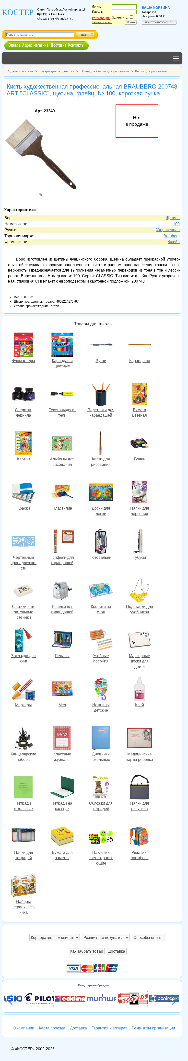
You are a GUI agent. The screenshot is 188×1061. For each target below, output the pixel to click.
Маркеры (23, 689)
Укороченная (168, 230)
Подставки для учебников (139, 591)
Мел (62, 689)
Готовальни (100, 542)
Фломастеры (23, 345)
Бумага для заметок (62, 837)
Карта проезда (52, 1028)
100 (176, 224)
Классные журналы (62, 739)
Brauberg (172, 236)
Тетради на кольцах (62, 788)
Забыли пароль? (102, 22)
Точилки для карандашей (62, 591)
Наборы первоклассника (23, 886)
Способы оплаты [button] (148, 938)
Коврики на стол (100, 591)
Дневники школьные (100, 739)
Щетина (173, 218)
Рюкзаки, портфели (139, 837)
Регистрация (101, 18)
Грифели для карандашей (62, 542)
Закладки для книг (23, 640)
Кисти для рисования (100, 443)
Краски (23, 493)
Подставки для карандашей (100, 394)
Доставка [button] (116, 951)
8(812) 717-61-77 (51, 14)
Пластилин (62, 493)
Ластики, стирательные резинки (23, 591)
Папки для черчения (139, 493)
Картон (23, 443)
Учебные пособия (100, 640)
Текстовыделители (62, 394)
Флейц (174, 242)
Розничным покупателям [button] (105, 938)
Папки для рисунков (139, 788)
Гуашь (139, 443)
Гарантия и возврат (109, 1028)
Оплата (15, 45)
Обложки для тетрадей (100, 788)
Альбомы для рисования (62, 443)
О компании (23, 1028)
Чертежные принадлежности (23, 542)
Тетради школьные (23, 788)
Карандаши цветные (62, 345)
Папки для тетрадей (23, 837)
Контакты (76, 45)
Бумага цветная (139, 394)
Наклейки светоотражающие (100, 837)
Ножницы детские (100, 689)
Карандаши (139, 345)
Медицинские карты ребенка (139, 739)
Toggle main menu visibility (176, 58)
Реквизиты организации (153, 1028)
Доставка (58, 45)
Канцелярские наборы (23, 739)
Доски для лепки (100, 493)
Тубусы (139, 542)
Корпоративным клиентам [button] (54, 938)
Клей (139, 689)
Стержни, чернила (23, 394)
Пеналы (62, 640)
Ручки (100, 345)
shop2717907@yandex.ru (55, 19)
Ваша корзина (156, 8)
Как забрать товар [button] (86, 951)
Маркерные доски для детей (139, 640)
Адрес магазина (35, 45)
